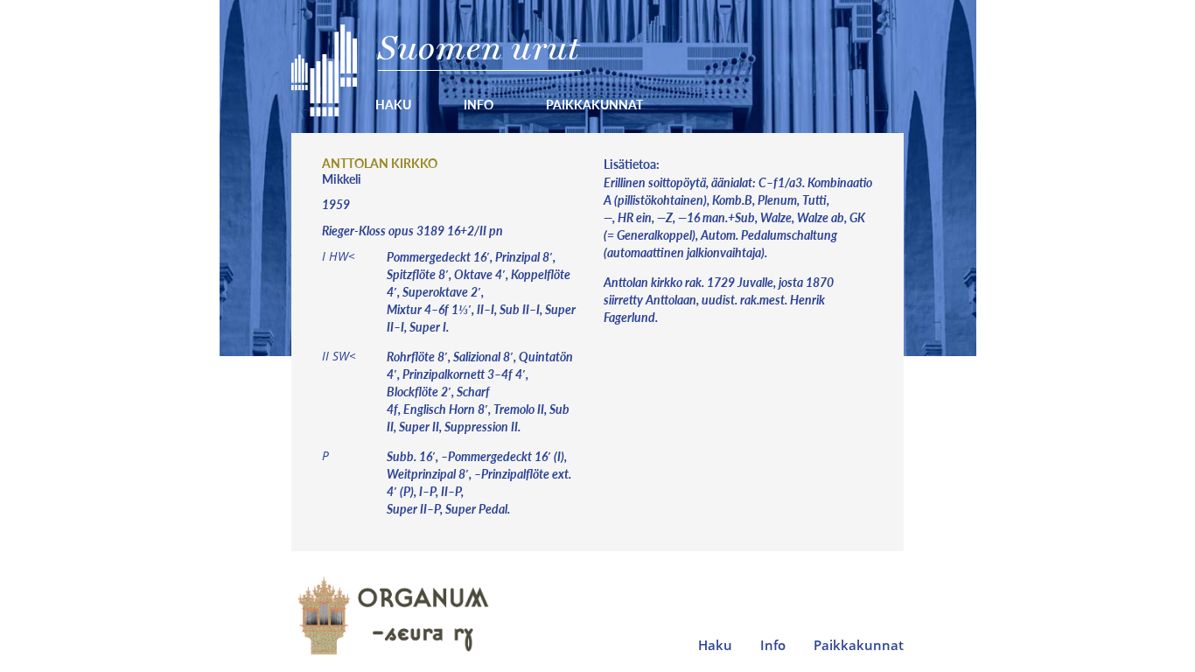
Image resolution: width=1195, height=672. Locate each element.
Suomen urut (479, 47)
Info (478, 104)
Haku (393, 104)
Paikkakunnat (594, 104)
